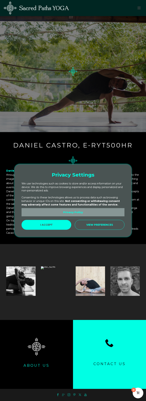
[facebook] (57, 395)
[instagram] (68, 395)
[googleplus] (63, 395)
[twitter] (80, 395)
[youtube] (85, 395)
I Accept (46, 224)
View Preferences (99, 224)
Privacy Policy (73, 212)
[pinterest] (74, 395)
